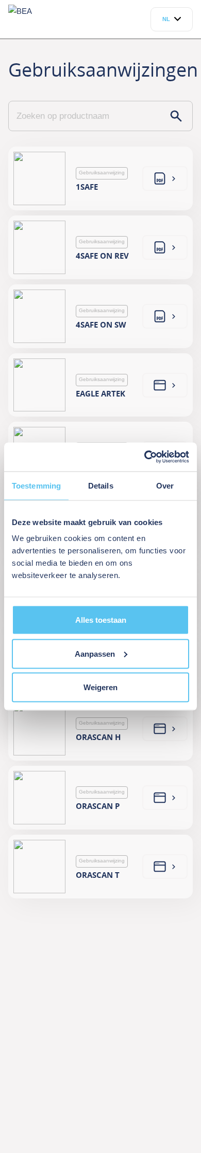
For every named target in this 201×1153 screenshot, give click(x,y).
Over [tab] (165, 485)
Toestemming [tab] (36, 485)
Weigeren (100, 687)
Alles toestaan (100, 620)
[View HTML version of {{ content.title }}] (165, 178)
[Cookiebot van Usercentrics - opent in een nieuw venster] (144, 457)
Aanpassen (95, 653)
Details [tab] (100, 485)
